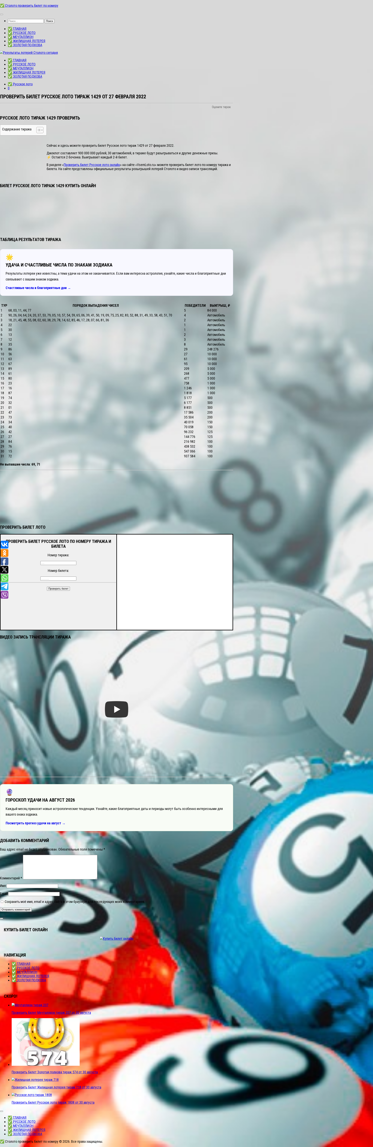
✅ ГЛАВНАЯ (17, 29)
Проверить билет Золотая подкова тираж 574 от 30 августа (55, 1072)
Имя (3, 886)
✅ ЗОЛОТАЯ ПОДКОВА (25, 45)
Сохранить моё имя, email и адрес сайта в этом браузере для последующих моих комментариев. (75, 902)
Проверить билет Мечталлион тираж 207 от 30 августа (51, 1013)
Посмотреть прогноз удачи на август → (35, 823)
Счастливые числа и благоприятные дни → (38, 288)
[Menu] (1, 14)
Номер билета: (58, 571)
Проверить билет (58, 588)
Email (3, 894)
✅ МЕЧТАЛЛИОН (20, 37)
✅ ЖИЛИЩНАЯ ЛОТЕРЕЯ (26, 41)
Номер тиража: (58, 555)
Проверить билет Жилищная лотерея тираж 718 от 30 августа (56, 1087)
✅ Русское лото (20, 84)
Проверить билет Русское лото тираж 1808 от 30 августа (53, 1102)
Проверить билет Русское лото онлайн (92, 165)
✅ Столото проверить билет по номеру (29, 5)
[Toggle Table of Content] (38, 130)
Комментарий (11, 878)
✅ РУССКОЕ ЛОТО (22, 33)
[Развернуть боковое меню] (1, 918)
